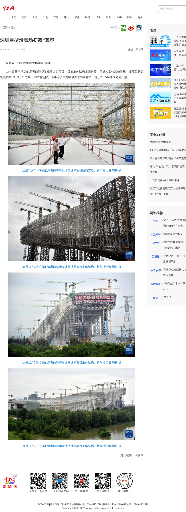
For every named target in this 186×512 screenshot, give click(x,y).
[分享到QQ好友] (139, 28)
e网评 (155, 242)
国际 (129, 17)
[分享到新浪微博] (131, 28)
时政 (24, 17)
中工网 (4, 27)
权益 (77, 17)
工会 (45, 17)
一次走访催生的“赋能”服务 (165, 180)
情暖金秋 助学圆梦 (160, 142)
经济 (87, 17)
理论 (55, 17)
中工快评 (156, 270)
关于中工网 (43, 504)
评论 (66, 17)
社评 (155, 220)
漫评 (155, 297)
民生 (98, 17)
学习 (13, 17)
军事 (119, 17)
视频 (108, 17)
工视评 (155, 256)
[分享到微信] (123, 28)
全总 (34, 17)
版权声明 (54, 504)
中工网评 (156, 234)
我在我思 (156, 284)
